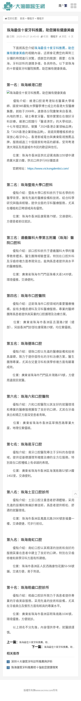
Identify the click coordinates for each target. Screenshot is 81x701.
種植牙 (30, 18)
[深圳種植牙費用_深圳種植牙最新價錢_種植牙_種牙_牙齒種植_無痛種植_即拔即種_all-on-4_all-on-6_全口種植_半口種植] (24, 6)
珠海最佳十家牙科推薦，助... (34, 642)
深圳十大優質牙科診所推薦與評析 (31, 661)
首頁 (22, 18)
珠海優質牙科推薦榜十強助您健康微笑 (34, 667)
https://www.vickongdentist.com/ (48, 168)
